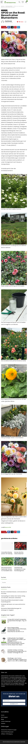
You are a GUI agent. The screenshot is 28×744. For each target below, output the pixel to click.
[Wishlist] (23, 2)
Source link (8, 527)
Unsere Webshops (5, 721)
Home (2, 6)
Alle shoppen (4, 717)
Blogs (2, 719)
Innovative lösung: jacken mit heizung (6, 553)
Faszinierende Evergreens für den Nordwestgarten (19, 569)
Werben (3, 723)
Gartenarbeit (8, 6)
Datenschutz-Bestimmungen (9, 730)
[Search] (19, 2)
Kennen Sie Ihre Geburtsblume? (19, 553)
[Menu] (2, 2)
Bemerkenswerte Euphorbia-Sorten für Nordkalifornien (6, 569)
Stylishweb (8, 21)
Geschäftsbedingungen (7, 732)
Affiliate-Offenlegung (6, 734)
